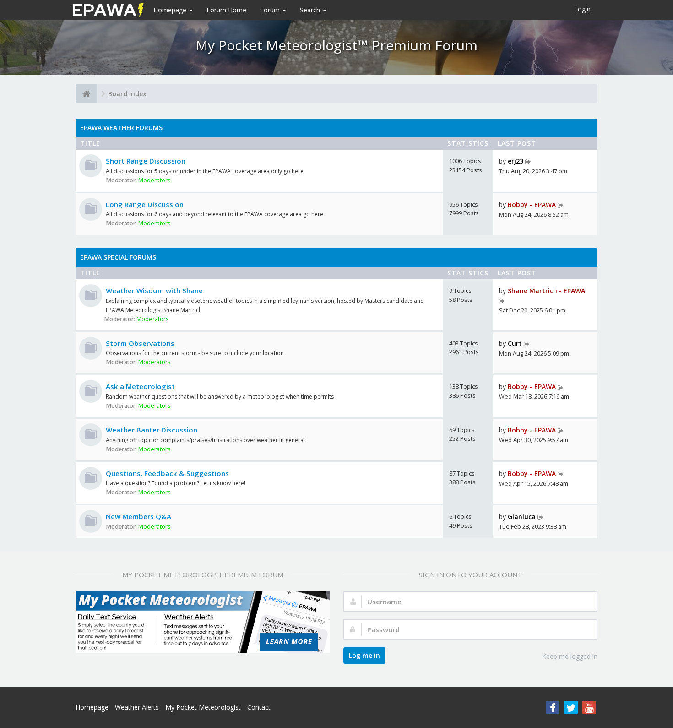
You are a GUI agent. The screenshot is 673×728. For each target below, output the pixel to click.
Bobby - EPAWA (532, 204)
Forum (271, 9)
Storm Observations (140, 343)
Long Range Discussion (145, 204)
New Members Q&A (138, 516)
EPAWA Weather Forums (121, 127)
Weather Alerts (137, 707)
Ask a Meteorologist (140, 386)
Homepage (170, 9)
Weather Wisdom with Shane (154, 290)
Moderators (154, 180)
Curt (515, 343)
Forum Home (226, 9)
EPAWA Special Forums (118, 257)
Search (311, 9)
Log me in (364, 655)
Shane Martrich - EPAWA (546, 290)
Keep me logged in (569, 656)
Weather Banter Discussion (151, 429)
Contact (259, 707)
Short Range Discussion (145, 160)
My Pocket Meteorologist (203, 707)
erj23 (515, 161)
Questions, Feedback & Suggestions (167, 473)
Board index (127, 93)
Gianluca (522, 516)
